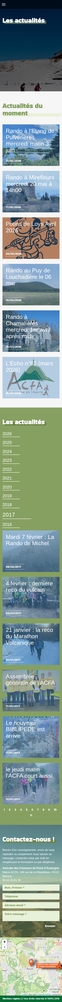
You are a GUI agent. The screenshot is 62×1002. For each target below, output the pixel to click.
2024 (7, 451)
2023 (7, 460)
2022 (7, 469)
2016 (7, 524)
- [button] (4, 947)
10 (55, 810)
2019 (7, 496)
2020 (7, 487)
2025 (7, 442)
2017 (8, 514)
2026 (7, 433)
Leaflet (24, 994)
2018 (7, 504)
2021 (7, 478)
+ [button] (4, 942)
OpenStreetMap (44, 994)
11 (31, 815)
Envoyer (50, 926)
